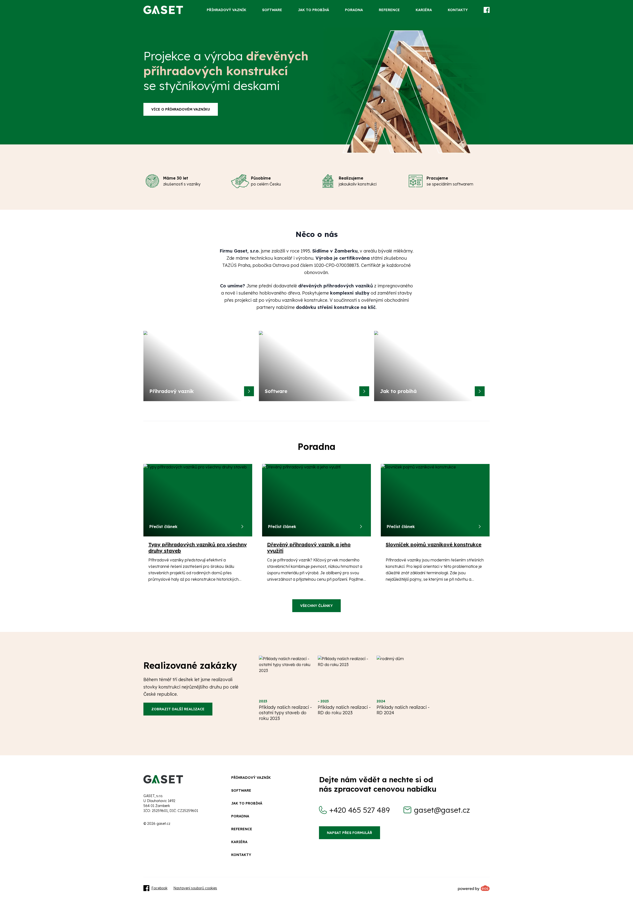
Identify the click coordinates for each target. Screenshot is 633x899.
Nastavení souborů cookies (195, 888)
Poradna (240, 816)
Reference (241, 829)
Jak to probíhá (246, 803)
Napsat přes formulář (349, 832)
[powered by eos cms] (474, 888)
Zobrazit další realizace (177, 709)
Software (241, 790)
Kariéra (239, 842)
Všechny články (316, 605)
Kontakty (241, 855)
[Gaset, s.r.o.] (163, 10)
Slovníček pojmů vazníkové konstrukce (433, 544)
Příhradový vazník (251, 777)
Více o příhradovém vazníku (180, 109)
